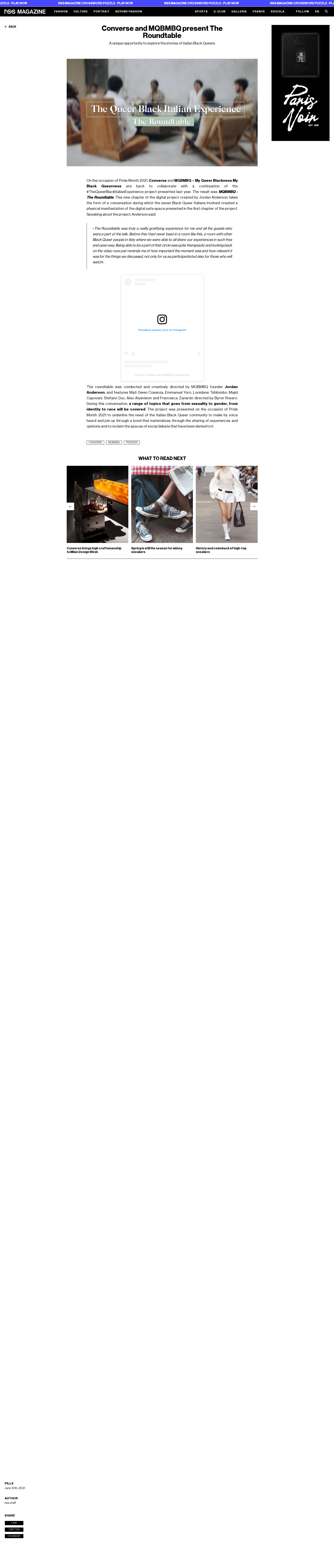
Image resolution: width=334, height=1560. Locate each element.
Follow (302, 11)
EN (317, 11)
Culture (80, 11)
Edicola (278, 11)
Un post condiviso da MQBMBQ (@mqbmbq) (162, 374)
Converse (95, 442)
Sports (201, 11)
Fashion (61, 11)
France (259, 11)
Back (12, 27)
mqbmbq (114, 442)
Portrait (102, 11)
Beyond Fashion (128, 11)
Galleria (239, 11)
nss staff (10, 1502)
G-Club (220, 11)
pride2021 (132, 442)
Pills (9, 1483)
